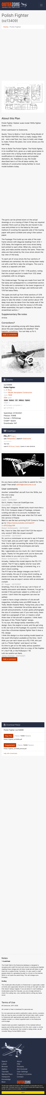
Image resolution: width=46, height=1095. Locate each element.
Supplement (10, 745)
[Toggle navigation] (41, 5)
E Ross (9, 390)
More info (24, 1089)
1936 (10, 395)
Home (5, 27)
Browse (5, 1066)
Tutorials (5, 1072)
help (13, 436)
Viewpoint (6, 1077)
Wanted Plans (7, 1074)
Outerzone (26, 438)
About (19, 1061)
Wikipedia (11, 438)
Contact (20, 1077)
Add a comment (9, 659)
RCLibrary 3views (14, 446)
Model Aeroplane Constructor (20, 392)
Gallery (4, 1069)
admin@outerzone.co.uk (26, 484)
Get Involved (22, 1069)
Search (4, 1061)
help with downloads (10, 753)
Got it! (23, 1092)
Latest (4, 1064)
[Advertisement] (23, 53)
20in (5, 397)
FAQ (18, 1064)
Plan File (8, 736)
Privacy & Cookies (24, 1074)
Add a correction (10, 335)
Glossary (20, 1066)
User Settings (22, 1072)
